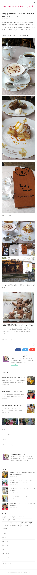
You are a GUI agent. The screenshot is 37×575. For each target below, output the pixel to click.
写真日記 (28, 522)
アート (24, 525)
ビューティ (6, 520)
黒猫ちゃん (16, 520)
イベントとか (18, 522)
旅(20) (3, 339)
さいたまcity (14, 525)
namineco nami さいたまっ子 (18, 6)
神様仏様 (12, 517)
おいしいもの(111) (8, 339)
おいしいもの (7, 522)
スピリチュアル (22, 517)
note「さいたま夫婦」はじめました (18, 496)
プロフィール (27, 520)
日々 (5, 525)
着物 (4, 528)
